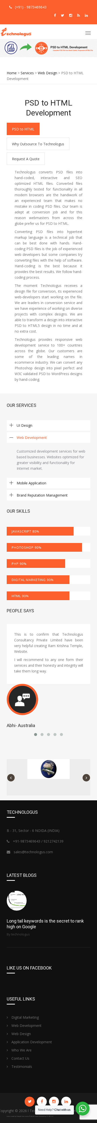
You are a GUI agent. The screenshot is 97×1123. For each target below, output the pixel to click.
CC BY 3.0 (50, 1116)
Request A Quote (26, 158)
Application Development (31, 1042)
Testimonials (21, 1066)
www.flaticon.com (31, 1116)
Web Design (20, 1033)
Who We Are (21, 1050)
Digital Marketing (24, 1017)
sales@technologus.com (33, 852)
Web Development (26, 1025)
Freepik (19, 1116)
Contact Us (19, 1058)
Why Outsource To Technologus (38, 144)
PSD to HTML (23, 129)
